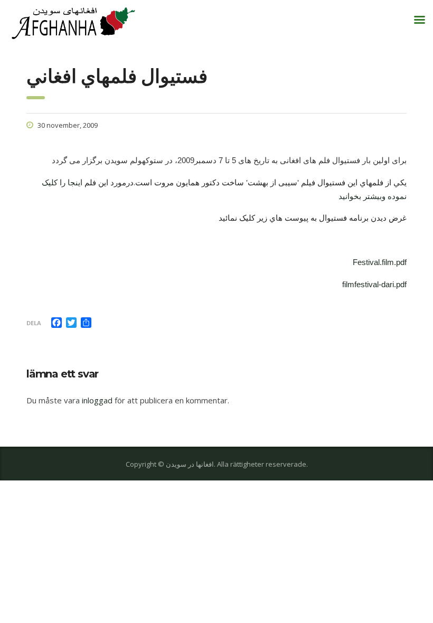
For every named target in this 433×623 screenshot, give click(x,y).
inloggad (97, 400)
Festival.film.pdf (380, 262)
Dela (33, 323)
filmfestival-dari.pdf (374, 284)
